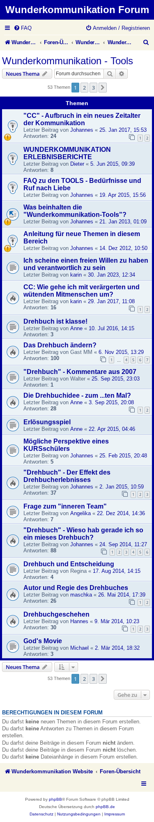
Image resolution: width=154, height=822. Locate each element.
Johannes (81, 130)
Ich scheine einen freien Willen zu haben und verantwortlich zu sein (85, 264)
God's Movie (42, 640)
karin (76, 275)
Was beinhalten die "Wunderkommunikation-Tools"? (74, 211)
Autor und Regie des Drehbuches (75, 587)
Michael (79, 648)
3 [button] (93, 87)
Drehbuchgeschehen (56, 614)
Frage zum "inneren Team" (65, 506)
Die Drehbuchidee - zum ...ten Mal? (77, 395)
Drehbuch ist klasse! (55, 321)
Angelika (80, 513)
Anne (76, 328)
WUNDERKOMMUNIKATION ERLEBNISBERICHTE (67, 153)
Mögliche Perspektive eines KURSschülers (66, 445)
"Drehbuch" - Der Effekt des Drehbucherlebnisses (66, 476)
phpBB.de (105, 806)
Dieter (77, 164)
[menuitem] (23, 28)
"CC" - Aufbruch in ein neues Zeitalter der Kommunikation (81, 119)
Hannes (79, 621)
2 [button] (84, 87)
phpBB (55, 799)
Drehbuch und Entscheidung (68, 564)
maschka (81, 595)
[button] (103, 87)
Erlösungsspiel (47, 422)
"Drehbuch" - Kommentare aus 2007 (79, 371)
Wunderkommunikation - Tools (67, 60)
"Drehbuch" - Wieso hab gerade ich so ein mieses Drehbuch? (83, 534)
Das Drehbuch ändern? (60, 345)
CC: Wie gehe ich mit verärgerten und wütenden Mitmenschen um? (81, 291)
